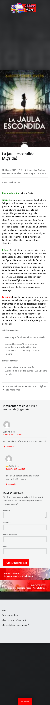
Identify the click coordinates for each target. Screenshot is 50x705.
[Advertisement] (25, 43)
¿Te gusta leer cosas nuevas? (15, 625)
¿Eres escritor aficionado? (14, 620)
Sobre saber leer (10, 615)
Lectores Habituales (11, 173)
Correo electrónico (10, 535)
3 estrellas (32, 170)
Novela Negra (28, 173)
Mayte (43, 173)
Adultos (41, 170)
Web (5, 546)
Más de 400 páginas (36, 386)
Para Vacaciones (12, 390)
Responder (10, 447)
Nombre (7, 523)
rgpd (4, 610)
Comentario (8, 510)
